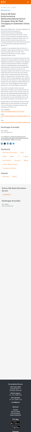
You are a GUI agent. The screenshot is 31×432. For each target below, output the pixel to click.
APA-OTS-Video (15, 411)
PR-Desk (15, 409)
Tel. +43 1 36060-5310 (15, 395)
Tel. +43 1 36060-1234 (15, 399)
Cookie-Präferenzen (15, 415)
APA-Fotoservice (15, 413)
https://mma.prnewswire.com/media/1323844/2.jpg (15, 122)
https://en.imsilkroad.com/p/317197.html (12, 111)
